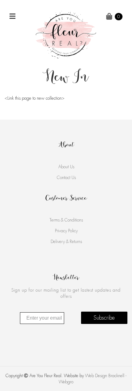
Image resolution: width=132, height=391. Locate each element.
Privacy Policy (66, 231)
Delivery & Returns (66, 241)
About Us (66, 167)
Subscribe (104, 318)
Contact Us (66, 177)
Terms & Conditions (66, 220)
